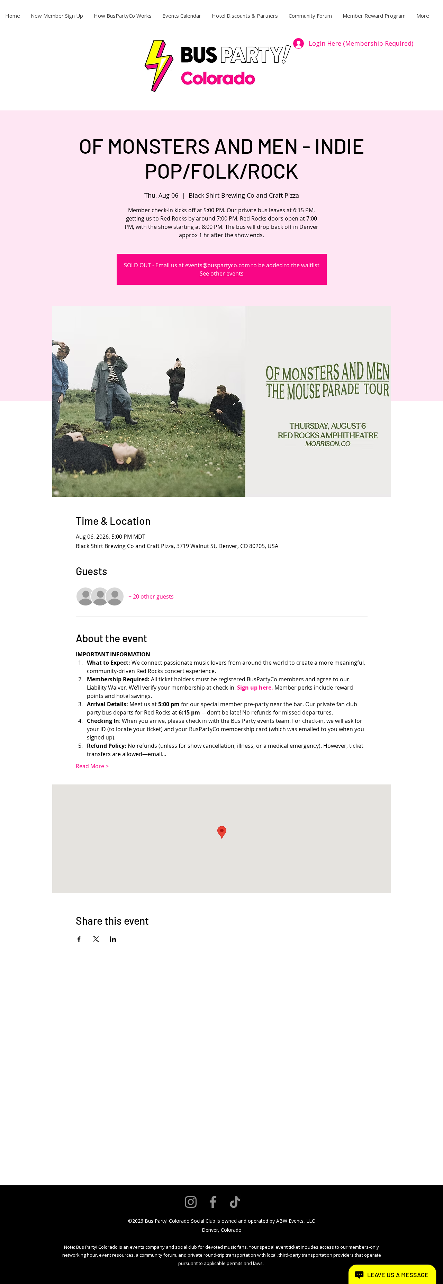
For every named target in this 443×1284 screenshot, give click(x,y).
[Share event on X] (96, 939)
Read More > (92, 766)
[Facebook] (213, 1202)
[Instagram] (191, 1202)
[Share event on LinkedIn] (113, 939)
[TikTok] (235, 1202)
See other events (222, 273)
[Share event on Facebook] (79, 939)
